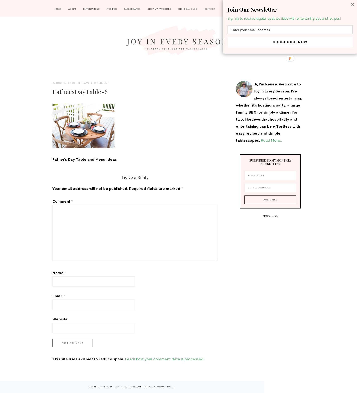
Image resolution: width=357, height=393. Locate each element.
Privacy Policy (154, 387)
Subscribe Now (290, 42)
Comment (62, 201)
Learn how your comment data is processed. (165, 359)
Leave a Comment (95, 83)
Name (59, 273)
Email (58, 296)
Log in (171, 387)
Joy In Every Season (178, 42)
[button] (290, 9)
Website (60, 319)
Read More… (271, 140)
